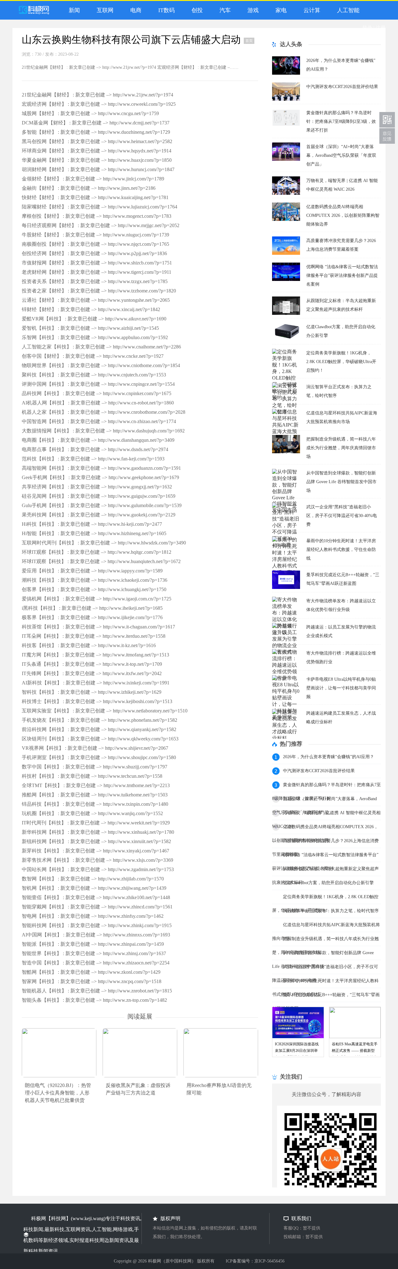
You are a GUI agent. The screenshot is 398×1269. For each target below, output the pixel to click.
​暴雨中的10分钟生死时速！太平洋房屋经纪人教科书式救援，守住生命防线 (341, 550)
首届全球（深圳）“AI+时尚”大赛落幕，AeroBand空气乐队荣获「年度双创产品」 (341, 155)
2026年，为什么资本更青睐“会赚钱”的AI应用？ (328, 756)
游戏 (251, 10)
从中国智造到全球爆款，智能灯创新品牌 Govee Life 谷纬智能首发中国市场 (341, 482)
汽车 (223, 10)
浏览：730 (31, 54)
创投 (195, 10)
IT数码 (165, 10)
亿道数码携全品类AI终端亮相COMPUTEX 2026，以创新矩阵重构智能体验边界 (342, 215)
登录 (367, 27)
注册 (381, 27)
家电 (279, 10)
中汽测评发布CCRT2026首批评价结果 (342, 86)
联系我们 (387, 136)
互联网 (103, 10)
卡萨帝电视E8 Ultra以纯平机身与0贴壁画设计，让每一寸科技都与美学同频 (341, 688)
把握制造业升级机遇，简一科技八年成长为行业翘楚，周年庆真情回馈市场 (341, 448)
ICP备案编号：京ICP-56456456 (255, 1261)
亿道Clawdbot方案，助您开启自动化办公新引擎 (328, 882)
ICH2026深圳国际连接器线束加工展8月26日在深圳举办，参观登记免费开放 (297, 1050)
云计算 (310, 10)
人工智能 (346, 10)
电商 (134, 10)
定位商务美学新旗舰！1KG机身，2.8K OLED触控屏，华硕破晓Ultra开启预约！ (341, 362)
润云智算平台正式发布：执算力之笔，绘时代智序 (331, 910)
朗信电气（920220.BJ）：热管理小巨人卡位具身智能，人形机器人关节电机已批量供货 (58, 1093)
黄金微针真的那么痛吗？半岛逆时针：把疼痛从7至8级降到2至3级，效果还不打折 (341, 121)
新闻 (73, 10)
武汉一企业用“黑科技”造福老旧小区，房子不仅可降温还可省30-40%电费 (341, 516)
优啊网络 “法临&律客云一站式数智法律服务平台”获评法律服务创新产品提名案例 (342, 275)
